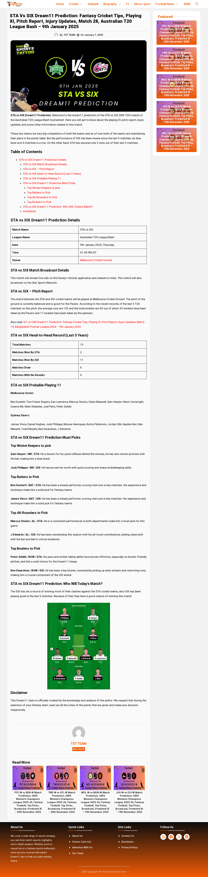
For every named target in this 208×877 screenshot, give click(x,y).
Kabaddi (93, 4)
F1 (127, 4)
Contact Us (127, 835)
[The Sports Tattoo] (14, 4)
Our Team (77, 853)
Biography (110, 4)
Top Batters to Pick (39, 192)
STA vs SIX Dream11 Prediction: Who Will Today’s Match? (58, 206)
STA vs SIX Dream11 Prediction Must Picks (49, 183)
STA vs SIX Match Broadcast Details (45, 164)
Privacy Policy (129, 847)
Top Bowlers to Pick (39, 202)
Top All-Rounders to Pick (42, 197)
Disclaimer (29, 211)
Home (60, 4)
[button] (197, 4)
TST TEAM (69, 34)
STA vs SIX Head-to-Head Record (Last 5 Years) (52, 173)
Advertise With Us (82, 847)
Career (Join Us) (81, 841)
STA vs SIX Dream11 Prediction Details (42, 159)
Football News (165, 4)
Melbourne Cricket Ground (96, 260)
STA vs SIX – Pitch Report (39, 169)
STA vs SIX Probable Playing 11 (42, 178)
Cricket (73, 4)
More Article (78, 749)
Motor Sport (142, 4)
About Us (77, 835)
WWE (187, 4)
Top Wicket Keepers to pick (44, 187)
